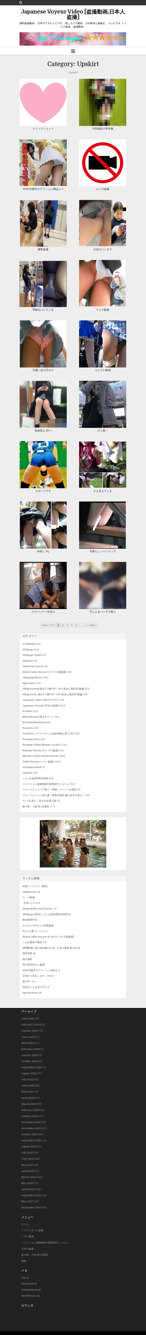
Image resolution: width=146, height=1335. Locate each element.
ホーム (25, 1224)
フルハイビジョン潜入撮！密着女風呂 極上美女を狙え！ (53, 795)
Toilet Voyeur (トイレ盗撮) (38, 761)
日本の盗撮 (27, 1248)
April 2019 (27, 1189)
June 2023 (27, 1037)
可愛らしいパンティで (102, 551)
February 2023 (30, 1049)
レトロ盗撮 (102, 188)
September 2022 (31, 1067)
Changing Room (31, 677)
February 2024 (30, 1024)
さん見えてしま (102, 490)
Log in (25, 1277)
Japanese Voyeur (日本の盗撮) (40, 705)
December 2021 (31, 1122)
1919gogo (28, 649)
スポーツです (43, 490)
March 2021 (28, 1177)
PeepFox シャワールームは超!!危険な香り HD (48, 733)
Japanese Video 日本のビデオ (39, 699)
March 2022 (28, 1104)
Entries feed (28, 1283)
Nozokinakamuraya (34, 722)
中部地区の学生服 (102, 128)
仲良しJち (43, 551)
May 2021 (27, 1165)
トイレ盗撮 (27, 1236)
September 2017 (31, 1195)
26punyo (27, 660)
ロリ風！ (102, 430)
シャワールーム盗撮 (32, 1230)
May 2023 (27, 1043)
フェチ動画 (102, 309)
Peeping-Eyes (31, 739)
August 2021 (28, 1146)
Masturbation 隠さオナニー (38, 716)
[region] (73, 843)
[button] (73, 843)
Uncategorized (31, 767)
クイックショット (43, 128)
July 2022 (27, 1079)
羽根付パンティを (43, 309)
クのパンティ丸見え (43, 611)
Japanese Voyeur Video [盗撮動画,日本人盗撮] (73, 14)
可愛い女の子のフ (43, 370)
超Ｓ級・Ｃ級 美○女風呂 (35, 806)
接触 (23, 1260)
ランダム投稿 (31, 878)
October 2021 (29, 1134)
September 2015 (31, 1207)
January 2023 (29, 1055)
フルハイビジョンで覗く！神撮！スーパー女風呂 (49, 789)
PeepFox (27, 728)
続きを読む (44, 98)
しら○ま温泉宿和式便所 (35, 778)
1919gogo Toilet (31, 655)
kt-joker (27, 711)
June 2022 (27, 1085)
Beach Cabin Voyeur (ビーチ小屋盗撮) (44, 672)
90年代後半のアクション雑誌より (43, 188)
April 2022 (27, 1097)
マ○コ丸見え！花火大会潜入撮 (39, 800)
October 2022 (29, 1061)
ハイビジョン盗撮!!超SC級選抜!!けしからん (46, 784)
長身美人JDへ (43, 430)
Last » (93, 625)
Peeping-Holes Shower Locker (41, 744)
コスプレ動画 (103, 370)
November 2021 (31, 1128)
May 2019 (27, 1183)
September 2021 (31, 1140)
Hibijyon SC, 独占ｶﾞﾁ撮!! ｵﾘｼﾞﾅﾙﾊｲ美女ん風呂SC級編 (52, 694)
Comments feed (30, 1289)
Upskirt (27, 772)
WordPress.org (30, 1295)
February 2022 (30, 1110)
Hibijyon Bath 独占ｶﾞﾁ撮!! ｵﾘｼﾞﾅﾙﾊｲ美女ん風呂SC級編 (53, 688)
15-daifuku (28, 643)
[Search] (20, 2)
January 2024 (29, 1030)
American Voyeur (33, 666)
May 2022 (27, 1091)
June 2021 (27, 1158)
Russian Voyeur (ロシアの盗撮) (40, 750)
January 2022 (29, 1116)
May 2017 (27, 1201)
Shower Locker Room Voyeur (40, 755)
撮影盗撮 (43, 249)
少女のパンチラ (102, 249)
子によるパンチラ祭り (104, 611)
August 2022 (29, 1073)
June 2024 (27, 1018)
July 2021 (27, 1152)
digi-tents (28, 683)
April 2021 (27, 1171)
